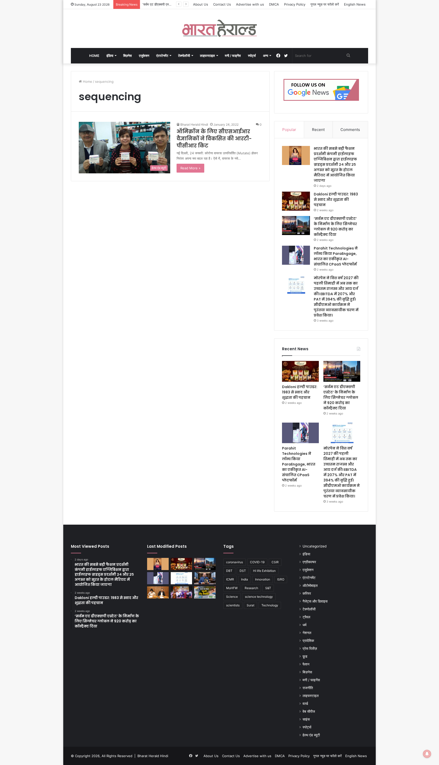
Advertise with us (250, 4)
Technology (269, 605)
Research (251, 588)
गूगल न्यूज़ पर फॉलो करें (324, 4)
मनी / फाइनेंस (233, 56)
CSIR (275, 562)
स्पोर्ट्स (252, 56)
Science (232, 596)
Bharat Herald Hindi (194, 124)
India (244, 579)
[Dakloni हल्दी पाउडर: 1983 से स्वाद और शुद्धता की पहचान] (296, 201)
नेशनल (307, 633)
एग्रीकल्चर (309, 562)
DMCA (274, 4)
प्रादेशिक (308, 641)
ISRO (280, 579)
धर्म (304, 625)
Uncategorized (314, 546)
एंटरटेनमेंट (162, 56)
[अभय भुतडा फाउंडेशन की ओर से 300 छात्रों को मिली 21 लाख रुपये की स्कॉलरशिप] (181, 592)
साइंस (306, 719)
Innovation (262, 579)
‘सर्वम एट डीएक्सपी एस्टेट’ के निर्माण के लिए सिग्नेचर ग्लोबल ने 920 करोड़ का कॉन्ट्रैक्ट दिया (335, 226)
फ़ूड (305, 656)
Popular (289, 129)
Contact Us (222, 4)
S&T (268, 588)
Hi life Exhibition (264, 571)
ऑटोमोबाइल (310, 586)
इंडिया (109, 56)
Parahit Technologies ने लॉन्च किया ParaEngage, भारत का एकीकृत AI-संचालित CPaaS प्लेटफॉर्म (336, 256)
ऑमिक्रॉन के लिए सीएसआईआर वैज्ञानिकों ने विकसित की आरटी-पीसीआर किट (214, 138)
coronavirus (234, 562)
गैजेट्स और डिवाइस (315, 601)
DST (243, 571)
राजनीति (308, 688)
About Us (200, 4)
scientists (233, 605)
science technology (259, 596)
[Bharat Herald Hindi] (219, 28)
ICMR (230, 579)
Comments (350, 129)
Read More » (190, 168)
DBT (229, 571)
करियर (307, 593)
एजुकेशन (144, 56)
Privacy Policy (294, 4)
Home (94, 56)
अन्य (265, 56)
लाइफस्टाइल (207, 56)
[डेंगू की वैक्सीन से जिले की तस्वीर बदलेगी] (205, 592)
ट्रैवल (306, 617)
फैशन (306, 664)
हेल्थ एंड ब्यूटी (311, 735)
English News (355, 4)
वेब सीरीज (309, 711)
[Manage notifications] (427, 754)
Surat (250, 605)
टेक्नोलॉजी (184, 56)
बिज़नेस (127, 56)
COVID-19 (257, 562)
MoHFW (232, 588)
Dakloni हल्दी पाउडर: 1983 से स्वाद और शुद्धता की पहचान (336, 199)
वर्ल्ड (305, 704)
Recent (318, 129)
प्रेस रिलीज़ (310, 648)
